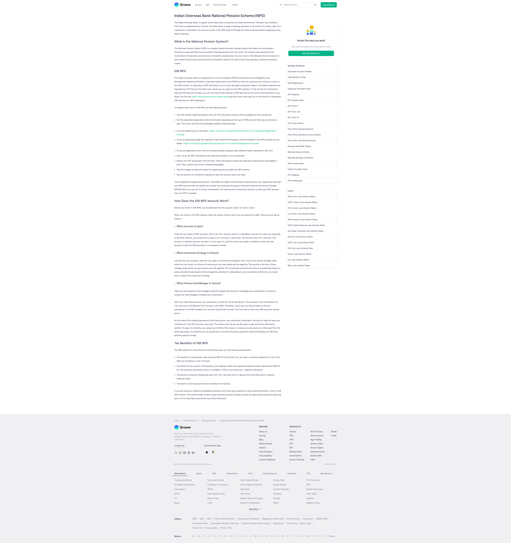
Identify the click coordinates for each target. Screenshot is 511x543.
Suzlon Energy (279, 484)
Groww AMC (316, 455)
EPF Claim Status (296, 123)
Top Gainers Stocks (183, 480)
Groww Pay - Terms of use (299, 523)
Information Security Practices (225, 523)
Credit (334, 435)
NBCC (276, 502)
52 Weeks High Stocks (184, 484)
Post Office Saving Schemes (300, 129)
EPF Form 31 (293, 117)
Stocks (292, 431)
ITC (175, 498)
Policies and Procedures (248, 518)
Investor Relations (267, 459)
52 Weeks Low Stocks (217, 484)
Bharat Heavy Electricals (251, 498)
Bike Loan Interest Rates (299, 265)
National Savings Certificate (300, 157)
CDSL (210, 502)
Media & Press (265, 443)
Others (332, 536)
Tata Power (245, 493)
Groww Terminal (296, 459)
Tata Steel (245, 489)
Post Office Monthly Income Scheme (304, 134)
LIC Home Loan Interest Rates (301, 213)
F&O (291, 435)
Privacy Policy (293, 518)
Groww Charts (316, 443)
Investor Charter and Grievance (256, 523)
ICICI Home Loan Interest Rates (302, 208)
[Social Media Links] (176, 452)
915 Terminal (316, 431)
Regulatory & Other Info (272, 518)
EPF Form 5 (293, 106)
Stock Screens (316, 435)
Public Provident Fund (297, 169)
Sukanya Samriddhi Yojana (299, 146)
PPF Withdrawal (295, 180)
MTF (291, 439)
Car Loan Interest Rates (298, 259)
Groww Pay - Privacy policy (205, 527)
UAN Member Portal (297, 77)
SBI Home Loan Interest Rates (301, 196)
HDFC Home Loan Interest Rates (302, 202)
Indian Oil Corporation (250, 502)
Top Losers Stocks (215, 480)
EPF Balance (293, 94)
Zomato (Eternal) (281, 489)
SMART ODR (322, 518)
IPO (291, 447)
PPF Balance (293, 175)
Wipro (177, 502)
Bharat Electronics (314, 489)
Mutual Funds (295, 451)
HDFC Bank (311, 493)
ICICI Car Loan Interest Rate (300, 248)
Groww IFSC (226, 527)
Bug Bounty (278, 523)
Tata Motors (179, 489)
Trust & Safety (265, 455)
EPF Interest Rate (296, 100)
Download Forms (200, 523)
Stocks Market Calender (251, 484)
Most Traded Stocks (249, 480)
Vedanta (310, 498)
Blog (261, 439)
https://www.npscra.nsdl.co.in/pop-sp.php (210, 96)
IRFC (308, 484)
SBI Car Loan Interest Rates (300, 236)
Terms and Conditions (224, 518)
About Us (263, 431)
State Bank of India (216, 493)
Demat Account (317, 451)
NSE (194, 518)
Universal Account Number (300, 71)
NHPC (177, 493)
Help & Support (266, 451)
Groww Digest (316, 447)
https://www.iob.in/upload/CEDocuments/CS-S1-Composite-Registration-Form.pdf (221, 143)
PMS (312, 459)
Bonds (334, 431)
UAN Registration (295, 83)
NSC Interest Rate (296, 163)
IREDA (210, 489)
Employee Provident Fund (299, 88)
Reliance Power (313, 502)
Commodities (295, 455)
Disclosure (308, 518)
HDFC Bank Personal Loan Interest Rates (306, 225)
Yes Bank (277, 493)
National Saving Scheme (299, 152)
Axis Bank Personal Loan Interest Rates (306, 231)
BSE (202, 518)
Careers (262, 447)
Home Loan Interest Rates (299, 254)
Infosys (276, 498)
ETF (291, 443)
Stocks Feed (278, 480)
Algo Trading (316, 439)
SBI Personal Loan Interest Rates (303, 219)
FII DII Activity (312, 480)
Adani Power (213, 498)
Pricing (262, 435)
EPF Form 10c (294, 111)
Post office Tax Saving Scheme (302, 140)
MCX (209, 518)
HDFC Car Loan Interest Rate (301, 242)
